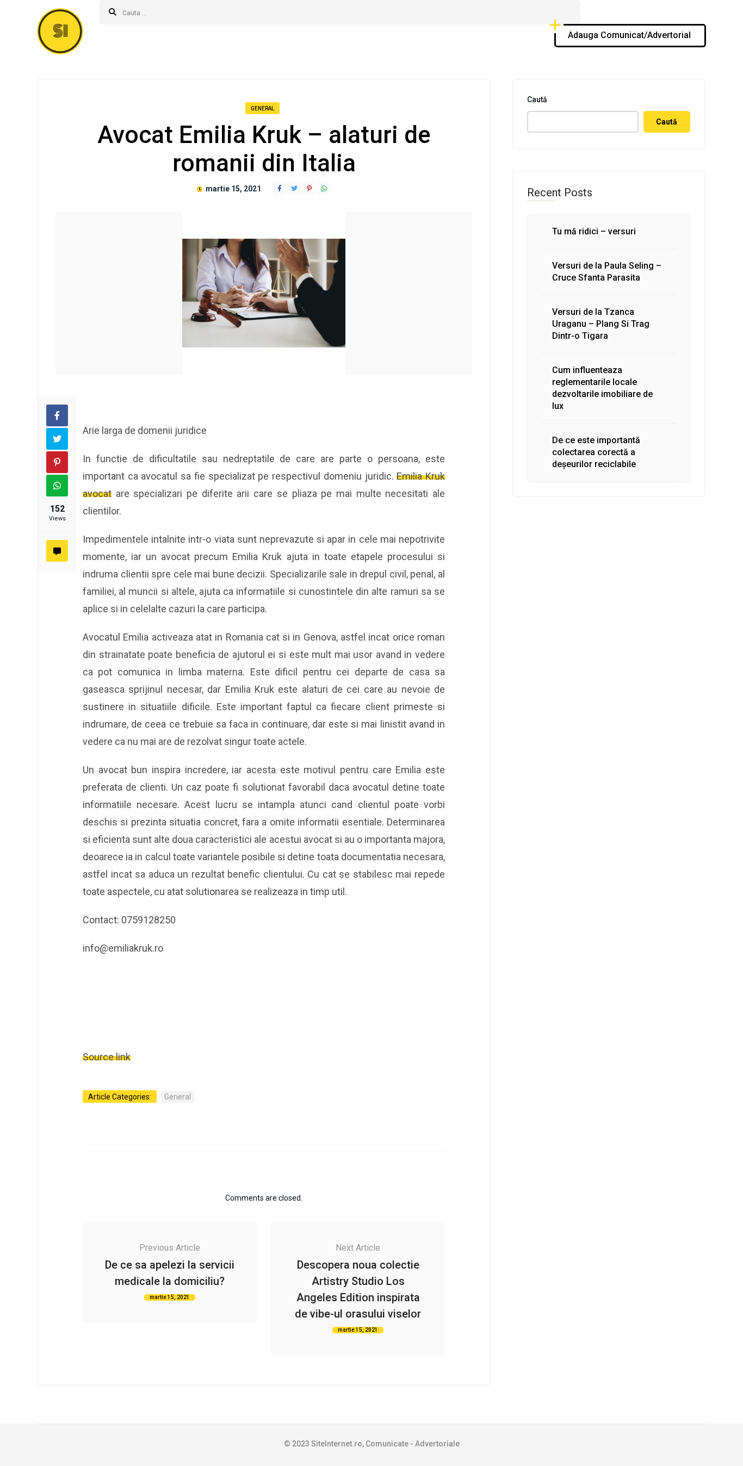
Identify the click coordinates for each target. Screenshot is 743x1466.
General (262, 108)
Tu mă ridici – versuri (594, 231)
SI (60, 31)
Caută (537, 99)
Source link (107, 1057)
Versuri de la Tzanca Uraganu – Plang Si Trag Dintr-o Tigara (600, 324)
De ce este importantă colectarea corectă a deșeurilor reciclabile (596, 452)
